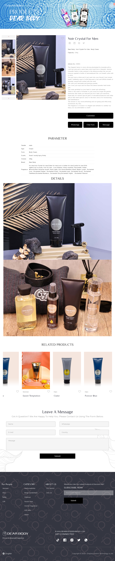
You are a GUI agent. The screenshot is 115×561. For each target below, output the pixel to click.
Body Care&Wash (31, 493)
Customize (90, 116)
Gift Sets (27, 510)
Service (60, 6)
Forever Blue (91, 396)
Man (55, 392)
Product (39, 6)
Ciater (57, 396)
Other (26, 515)
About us (79, 6)
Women (26, 392)
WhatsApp (75, 125)
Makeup (27, 497)
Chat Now (91, 125)
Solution (49, 6)
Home (29, 6)
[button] (8, 36)
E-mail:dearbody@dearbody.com (70, 531)
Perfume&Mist (29, 488)
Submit (73, 500)
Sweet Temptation (31, 396)
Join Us (49, 493)
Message (106, 125)
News (69, 6)
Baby (4, 497)
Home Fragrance (30, 506)
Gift (4, 501)
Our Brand (50, 488)
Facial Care (28, 501)
